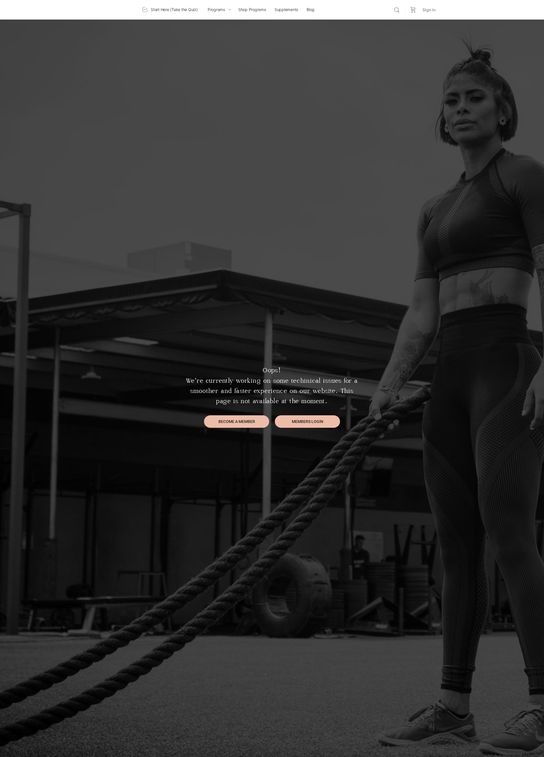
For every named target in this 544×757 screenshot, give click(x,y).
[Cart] (413, 10)
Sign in (429, 9)
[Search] (396, 10)
